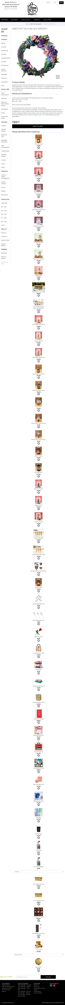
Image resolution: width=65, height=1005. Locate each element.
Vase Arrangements (5, 146)
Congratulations (5, 58)
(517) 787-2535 (11, 9)
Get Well (3, 61)
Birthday (3, 54)
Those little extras (4, 117)
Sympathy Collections (4, 141)
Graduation (4, 82)
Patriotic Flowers (3, 130)
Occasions (14, 20)
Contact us (37, 986)
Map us (4, 991)
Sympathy (37, 20)
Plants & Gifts (25, 20)
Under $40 (4, 203)
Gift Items (4, 98)
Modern (3, 191)
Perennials (4, 20)
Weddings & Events (7, 24)
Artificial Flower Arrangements (36, 24)
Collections (47, 20)
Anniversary (4, 50)
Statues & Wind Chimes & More (5, 103)
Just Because (4, 65)
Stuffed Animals (3, 182)
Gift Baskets (4, 109)
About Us (3, 233)
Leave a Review (3, 244)
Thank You (4, 78)
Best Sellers (4, 195)
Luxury (3, 187)
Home (27, 24)
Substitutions (37, 991)
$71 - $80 (3, 218)
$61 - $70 (3, 214)
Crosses (3, 160)
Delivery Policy (5, 240)
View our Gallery (3, 257)
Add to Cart (38, 126)
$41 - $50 (3, 207)
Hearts (3, 164)
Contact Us (4, 236)
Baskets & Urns (4, 135)
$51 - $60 (3, 210)
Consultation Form (4, 263)
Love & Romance (4, 70)
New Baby (4, 74)
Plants (3, 113)
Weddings (4, 253)
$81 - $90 (3, 221)
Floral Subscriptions (5, 94)
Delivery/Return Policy (39, 988)
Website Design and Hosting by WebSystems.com (53, 1002)
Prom (2, 85)
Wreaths (3, 126)
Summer (3, 47)
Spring (3, 43)
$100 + (3, 225)
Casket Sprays (5, 151)
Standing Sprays (3, 155)
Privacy (35, 990)
